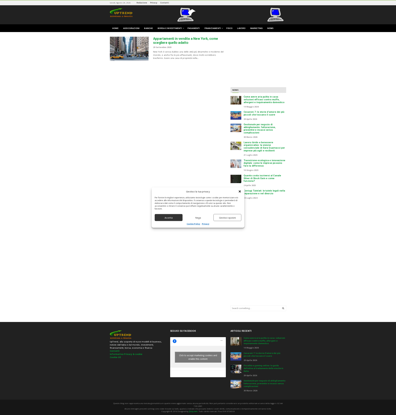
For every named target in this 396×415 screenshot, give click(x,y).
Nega (198, 217)
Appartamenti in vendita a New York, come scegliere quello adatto (185, 41)
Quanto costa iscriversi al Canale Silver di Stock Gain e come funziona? (262, 178)
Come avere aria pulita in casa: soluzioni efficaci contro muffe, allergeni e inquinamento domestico (264, 99)
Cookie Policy (193, 224)
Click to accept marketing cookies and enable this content (198, 357)
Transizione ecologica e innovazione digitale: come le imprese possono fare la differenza (264, 163)
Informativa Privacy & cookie (126, 354)
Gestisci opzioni (227, 217)
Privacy (205, 224)
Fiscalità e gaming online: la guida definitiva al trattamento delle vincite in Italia (263, 368)
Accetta (169, 217)
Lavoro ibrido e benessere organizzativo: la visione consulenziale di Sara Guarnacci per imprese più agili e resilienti (264, 146)
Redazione (142, 3)
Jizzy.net (193, 411)
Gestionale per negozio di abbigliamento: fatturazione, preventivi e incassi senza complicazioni (260, 128)
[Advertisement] (256, 58)
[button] (239, 191)
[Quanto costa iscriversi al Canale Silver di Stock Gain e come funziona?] (235, 179)
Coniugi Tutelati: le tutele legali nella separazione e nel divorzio (264, 192)
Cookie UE (115, 357)
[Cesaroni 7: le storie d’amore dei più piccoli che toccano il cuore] (235, 115)
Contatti (164, 3)
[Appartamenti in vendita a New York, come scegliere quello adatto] (129, 49)
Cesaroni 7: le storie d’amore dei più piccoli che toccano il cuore (264, 113)
